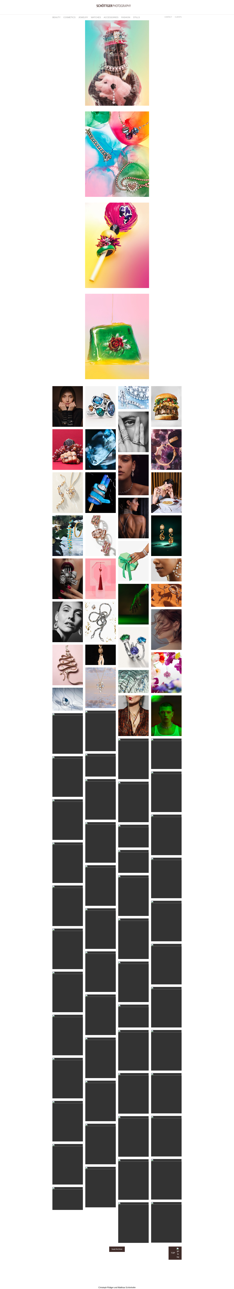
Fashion (125, 17)
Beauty (56, 17)
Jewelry (83, 17)
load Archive (117, 1249)
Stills (136, 17)
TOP (173, 1253)
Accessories (111, 17)
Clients (178, 17)
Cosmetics (69, 17)
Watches (96, 17)
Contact (168, 17)
